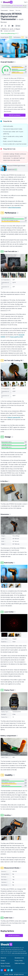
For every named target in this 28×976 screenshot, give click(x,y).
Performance (18, 37)
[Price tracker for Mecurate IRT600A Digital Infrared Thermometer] (3, 168)
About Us (3, 958)
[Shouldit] (14, 944)
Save (18, 25)
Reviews (12, 10)
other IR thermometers (14, 207)
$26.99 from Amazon (14, 115)
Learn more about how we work (19, 953)
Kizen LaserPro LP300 (16, 337)
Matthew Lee (5, 29)
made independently (17, 5)
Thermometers (4, 10)
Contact (3, 960)
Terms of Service (5, 966)
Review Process (5, 963)
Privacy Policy (19, 960)
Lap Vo (11, 29)
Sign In (25, 2)
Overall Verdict (6, 37)
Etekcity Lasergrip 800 (14, 417)
